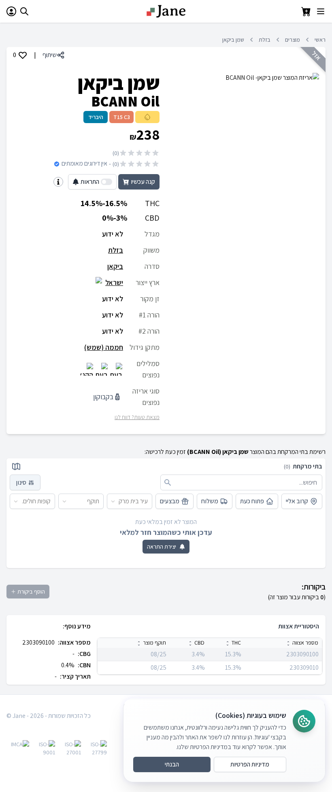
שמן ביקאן (233, 39)
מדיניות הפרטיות (249, 764)
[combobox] (148, 501)
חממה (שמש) (103, 347)
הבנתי (172, 764)
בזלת (264, 39)
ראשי (320, 39)
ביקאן (115, 266)
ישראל (114, 282)
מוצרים (292, 39)
